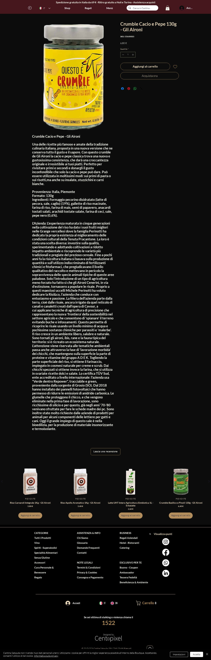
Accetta (196, 654)
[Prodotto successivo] (209, 482)
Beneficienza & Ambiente (134, 582)
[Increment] (133, 54)
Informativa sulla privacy (46, 655)
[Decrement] (122, 54)
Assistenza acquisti (144, 2)
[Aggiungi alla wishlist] (175, 66)
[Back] (30, 8)
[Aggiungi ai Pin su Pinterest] (129, 89)
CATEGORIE (41, 532)
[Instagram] (165, 541)
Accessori (39, 562)
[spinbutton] (127, 54)
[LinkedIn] (165, 573)
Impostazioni (179, 654)
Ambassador (127, 572)
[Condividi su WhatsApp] (135, 89)
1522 (108, 622)
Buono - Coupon (129, 567)
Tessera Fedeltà (128, 577)
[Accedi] (181, 8)
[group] (105, 493)
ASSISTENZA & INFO (88, 532)
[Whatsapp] (165, 562)
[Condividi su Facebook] (122, 89)
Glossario (82, 542)
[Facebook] (165, 552)
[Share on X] (141, 89)
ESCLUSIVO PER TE (131, 562)
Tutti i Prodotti (42, 537)
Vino (37, 542)
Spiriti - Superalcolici (45, 547)
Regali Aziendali (129, 537)
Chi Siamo (82, 537)
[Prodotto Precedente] (2, 482)
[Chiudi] (207, 654)
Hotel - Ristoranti (129, 542)
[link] (168, 7)
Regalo (38, 577)
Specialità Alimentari (46, 552)
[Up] (150, 647)
